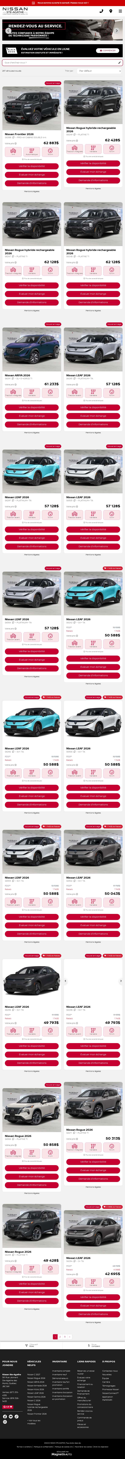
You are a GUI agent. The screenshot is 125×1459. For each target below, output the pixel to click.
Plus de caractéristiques (33, 159)
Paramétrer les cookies (83, 1447)
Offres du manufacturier (84, 1399)
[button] (4, 108)
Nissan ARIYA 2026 (35, 1382)
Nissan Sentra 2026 (36, 1397)
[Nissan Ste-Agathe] (15, 11)
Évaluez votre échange (83, 1379)
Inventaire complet (61, 1371)
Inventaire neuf (59, 1374)
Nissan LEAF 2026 (35, 1393)
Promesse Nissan (110, 1389)
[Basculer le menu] (119, 11)
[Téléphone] (101, 11)
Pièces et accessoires (83, 1426)
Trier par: (69, 71)
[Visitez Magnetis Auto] (62, 1454)
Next (117, 31)
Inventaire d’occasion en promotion (62, 1397)
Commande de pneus (84, 1419)
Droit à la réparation (101, 1447)
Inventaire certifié (60, 1389)
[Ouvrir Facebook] (5, 1416)
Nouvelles (107, 1374)
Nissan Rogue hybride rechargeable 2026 (37, 1407)
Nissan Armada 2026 (37, 1385)
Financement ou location (85, 1386)
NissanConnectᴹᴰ (110, 1393)
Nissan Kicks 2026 (35, 1389)
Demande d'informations (31, 183)
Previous (8, 31)
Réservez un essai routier (86, 1372)
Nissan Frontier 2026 (37, 1414)
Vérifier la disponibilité (32, 166)
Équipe (105, 1378)
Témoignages (108, 1386)
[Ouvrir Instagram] (5, 1422)
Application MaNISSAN (107, 1398)
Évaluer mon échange (32, 174)
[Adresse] (111, 11)
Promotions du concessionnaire (85, 1406)
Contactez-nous (110, 1371)
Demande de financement (83, 1392)
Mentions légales (31, 191)
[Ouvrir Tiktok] (16, 1416)
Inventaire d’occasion (62, 1392)
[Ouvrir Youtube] (11, 1416)
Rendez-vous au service (85, 1412)
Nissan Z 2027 (33, 1374)
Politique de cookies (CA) (64, 1447)
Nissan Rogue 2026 (36, 1378)
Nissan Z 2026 (33, 1400)
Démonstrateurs (60, 1378)
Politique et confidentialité (43, 1447)
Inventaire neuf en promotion (61, 1383)
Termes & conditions (24, 1447)
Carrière (106, 1382)
